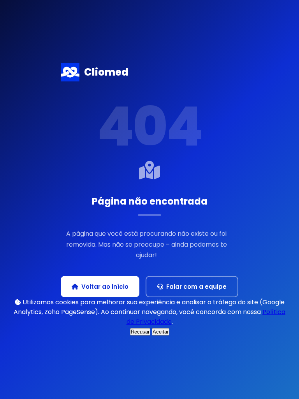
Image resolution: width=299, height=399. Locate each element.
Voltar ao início (104, 286)
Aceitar (161, 332)
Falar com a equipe (196, 286)
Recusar (140, 332)
